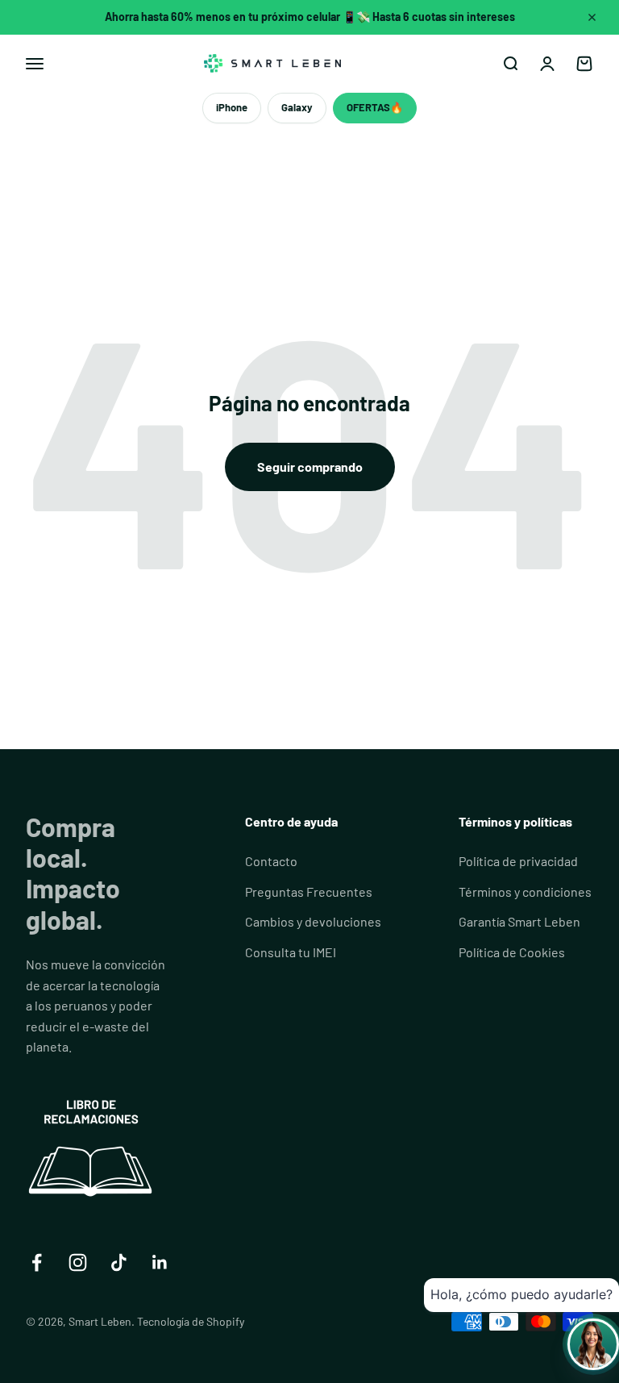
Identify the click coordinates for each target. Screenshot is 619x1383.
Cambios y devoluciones (313, 921)
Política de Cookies (512, 952)
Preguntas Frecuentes (308, 891)
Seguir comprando (310, 466)
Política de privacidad (518, 861)
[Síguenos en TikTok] (119, 1262)
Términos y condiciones (525, 891)
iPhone (231, 107)
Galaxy (297, 107)
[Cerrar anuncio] (592, 16)
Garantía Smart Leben (519, 921)
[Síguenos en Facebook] (37, 1262)
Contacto (271, 861)
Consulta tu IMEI (290, 952)
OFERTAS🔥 (375, 107)
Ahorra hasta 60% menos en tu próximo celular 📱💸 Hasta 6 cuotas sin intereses (310, 16)
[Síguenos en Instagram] (78, 1262)
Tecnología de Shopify (190, 1321)
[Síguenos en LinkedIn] (160, 1262)
